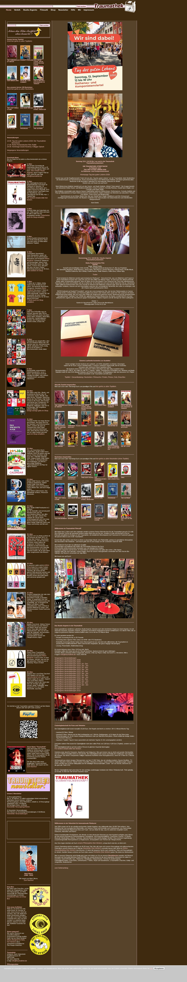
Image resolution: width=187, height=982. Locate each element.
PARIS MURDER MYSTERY (126, 426)
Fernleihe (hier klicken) (102, 852)
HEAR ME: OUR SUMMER (25, 81)
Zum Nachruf (32, 767)
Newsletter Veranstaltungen (17, 814)
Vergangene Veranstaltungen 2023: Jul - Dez (71, 668)
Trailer (95, 275)
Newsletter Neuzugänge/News (18, 807)
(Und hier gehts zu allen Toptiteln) (19, 41)
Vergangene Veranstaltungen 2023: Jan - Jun (71, 669)
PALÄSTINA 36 (112, 426)
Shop (53, 10)
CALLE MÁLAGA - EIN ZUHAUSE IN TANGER (39, 82)
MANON (70, 518)
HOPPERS (71, 446)
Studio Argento (30, 10)
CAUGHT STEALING (26, 60)
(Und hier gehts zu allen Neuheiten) (20, 89)
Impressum (89, 10)
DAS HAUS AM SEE (26, 108)
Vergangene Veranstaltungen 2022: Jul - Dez (71, 671)
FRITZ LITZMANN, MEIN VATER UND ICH (113, 448)
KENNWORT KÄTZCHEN (59, 478)
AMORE (83, 518)
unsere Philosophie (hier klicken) (90, 843)
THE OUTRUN (38, 128)
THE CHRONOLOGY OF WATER (13, 60)
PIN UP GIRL (11, 128)
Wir (79, 10)
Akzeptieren (159, 968)
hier (151, 968)
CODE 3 (83, 446)
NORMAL (84, 426)
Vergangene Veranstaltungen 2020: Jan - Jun (71, 681)
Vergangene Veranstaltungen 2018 (68, 687)
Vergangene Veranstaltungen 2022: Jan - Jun (71, 673)
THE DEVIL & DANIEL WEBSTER (40, 108)
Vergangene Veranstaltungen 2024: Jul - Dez (71, 664)
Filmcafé (44, 10)
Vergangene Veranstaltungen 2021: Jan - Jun (71, 677)
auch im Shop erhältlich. (36, 434)
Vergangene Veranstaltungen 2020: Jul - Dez (71, 679)
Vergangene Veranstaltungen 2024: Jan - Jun (71, 666)
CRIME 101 (98, 446)
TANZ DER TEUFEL (87, 477)
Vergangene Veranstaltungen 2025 (68, 662)
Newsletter (63, 10)
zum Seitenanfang (61, 868)
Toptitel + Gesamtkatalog (74, 377)
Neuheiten (88, 377)
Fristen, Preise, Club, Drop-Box (113, 377)
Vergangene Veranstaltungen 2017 (68, 689)
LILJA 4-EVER (112, 518)
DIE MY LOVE (125, 446)
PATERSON (24, 128)
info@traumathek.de (34, 176)
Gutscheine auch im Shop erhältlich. (38, 216)
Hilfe (73, 10)
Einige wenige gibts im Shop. (38, 411)
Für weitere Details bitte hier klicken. (68, 749)
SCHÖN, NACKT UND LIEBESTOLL (114, 478)
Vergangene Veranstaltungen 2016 (68, 691)
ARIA (122, 477)
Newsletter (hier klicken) (92, 848)
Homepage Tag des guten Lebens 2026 (95, 175)
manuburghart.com (34, 677)
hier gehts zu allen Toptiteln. (106, 386)
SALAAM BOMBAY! (61, 518)
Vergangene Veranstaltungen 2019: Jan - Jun (71, 685)
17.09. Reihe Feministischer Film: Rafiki (21, 145)
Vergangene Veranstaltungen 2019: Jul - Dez (71, 683)
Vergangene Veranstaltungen (18, 150)
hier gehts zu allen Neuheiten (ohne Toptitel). (112, 459)
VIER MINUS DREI (13, 80)
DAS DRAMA (59, 446)
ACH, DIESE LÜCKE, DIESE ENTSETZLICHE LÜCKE (39, 62)
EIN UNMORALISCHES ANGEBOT (100, 479)
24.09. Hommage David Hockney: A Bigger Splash (25, 147)
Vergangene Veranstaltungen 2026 (68, 660)
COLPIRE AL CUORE (98, 519)
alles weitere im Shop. (35, 271)
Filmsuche (97, 377)
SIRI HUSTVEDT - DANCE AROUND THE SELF (60, 427)
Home (8, 10)
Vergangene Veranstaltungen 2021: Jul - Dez (71, 675)
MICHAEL (97, 426)
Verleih (17, 10)
